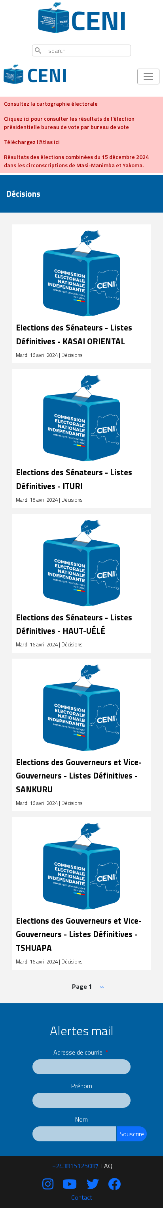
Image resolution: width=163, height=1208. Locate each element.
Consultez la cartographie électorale (51, 103)
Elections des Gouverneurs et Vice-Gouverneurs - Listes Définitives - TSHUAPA (79, 934)
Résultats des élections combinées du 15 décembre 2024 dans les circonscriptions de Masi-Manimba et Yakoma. (76, 161)
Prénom (81, 1085)
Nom (81, 1119)
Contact (81, 1197)
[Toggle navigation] (148, 76)
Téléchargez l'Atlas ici (32, 142)
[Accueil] (53, 17)
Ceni (92, 20)
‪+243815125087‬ (75, 1166)
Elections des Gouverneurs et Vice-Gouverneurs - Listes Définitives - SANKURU (79, 776)
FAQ (106, 1166)
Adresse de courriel (78, 1052)
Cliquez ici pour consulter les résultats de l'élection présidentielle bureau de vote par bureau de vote (69, 123)
